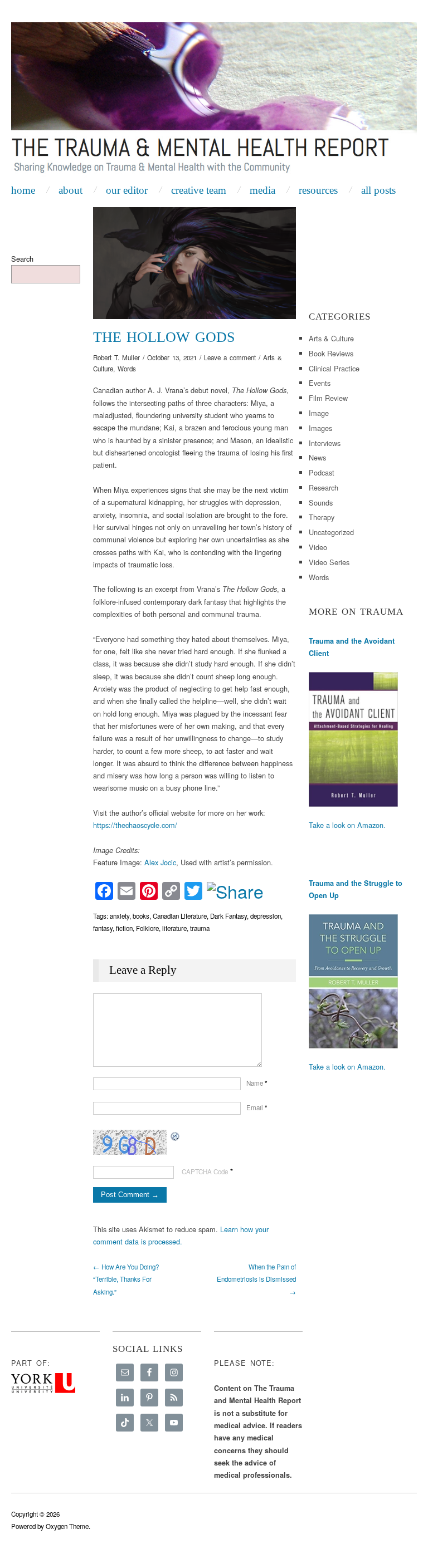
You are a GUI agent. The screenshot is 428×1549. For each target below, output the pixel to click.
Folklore (147, 928)
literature (174, 928)
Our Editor (127, 190)
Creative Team (198, 190)
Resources (318, 190)
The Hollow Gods (164, 337)
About (70, 190)
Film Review (328, 398)
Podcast (321, 472)
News (317, 457)
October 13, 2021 (172, 357)
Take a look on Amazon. (347, 825)
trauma (200, 928)
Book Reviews (331, 353)
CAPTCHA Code (205, 1171)
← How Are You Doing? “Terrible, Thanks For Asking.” (126, 1279)
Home (23, 190)
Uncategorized (331, 532)
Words (127, 368)
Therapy (321, 517)
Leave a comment (230, 357)
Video (318, 547)
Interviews (325, 443)
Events (319, 383)
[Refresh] (175, 1135)
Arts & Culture (331, 338)
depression (265, 915)
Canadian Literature (180, 915)
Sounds (321, 502)
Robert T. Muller (116, 357)
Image (319, 413)
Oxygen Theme (67, 1526)
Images (320, 428)
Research (323, 487)
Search (22, 258)
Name (257, 1083)
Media (262, 190)
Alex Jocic (160, 862)
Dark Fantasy (228, 915)
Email (257, 1107)
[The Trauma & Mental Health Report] (214, 100)
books (141, 915)
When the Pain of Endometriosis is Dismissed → (256, 1279)
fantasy (103, 928)
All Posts (378, 190)
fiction (124, 928)
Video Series (329, 562)
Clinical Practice (334, 368)
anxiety (119, 915)
